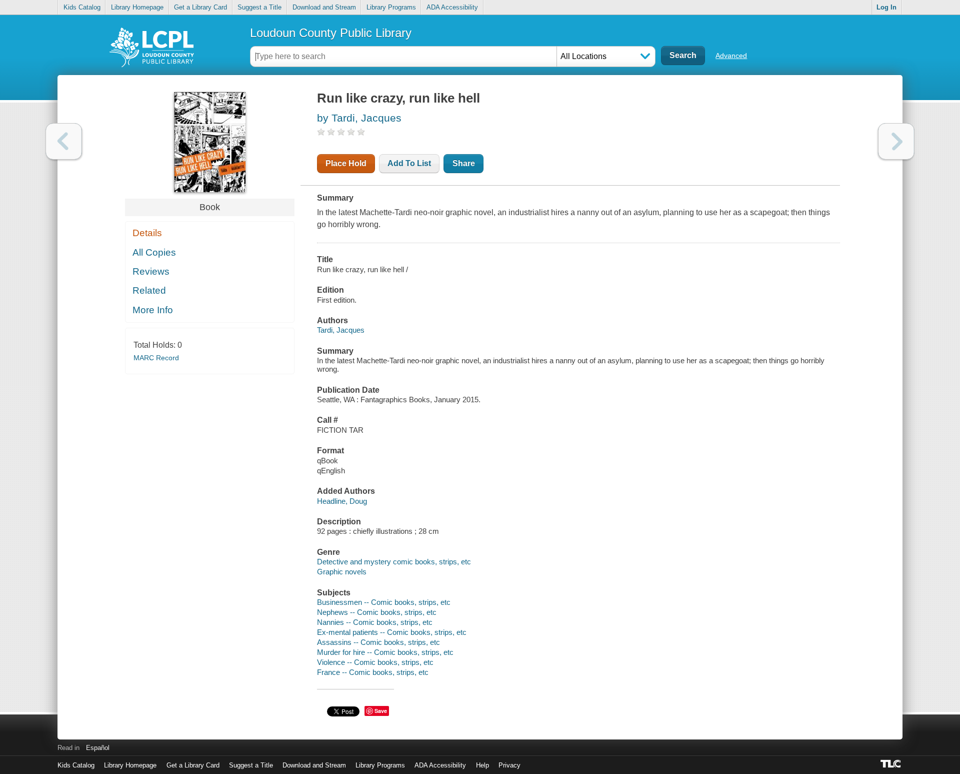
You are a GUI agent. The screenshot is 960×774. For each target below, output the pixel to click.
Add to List (409, 163)
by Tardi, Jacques (359, 118)
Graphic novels (341, 571)
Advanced (731, 56)
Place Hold (346, 163)
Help (482, 765)
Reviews (151, 271)
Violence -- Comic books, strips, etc (375, 662)
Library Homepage (137, 7)
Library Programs (391, 7)
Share (463, 163)
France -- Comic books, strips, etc (372, 672)
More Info (152, 310)
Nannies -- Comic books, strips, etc (374, 622)
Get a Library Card (200, 7)
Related (149, 290)
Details (147, 233)
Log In (886, 7)
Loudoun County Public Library (331, 33)
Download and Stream (324, 7)
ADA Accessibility (452, 7)
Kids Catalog (82, 7)
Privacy (509, 765)
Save (380, 710)
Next (896, 141)
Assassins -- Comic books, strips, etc (378, 642)
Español (98, 747)
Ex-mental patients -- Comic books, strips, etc (391, 632)
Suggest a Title (260, 7)
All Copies (154, 252)
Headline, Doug (342, 501)
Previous (64, 141)
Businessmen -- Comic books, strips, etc (383, 602)
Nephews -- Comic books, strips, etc (376, 612)
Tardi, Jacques (340, 330)
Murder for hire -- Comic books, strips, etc (385, 652)
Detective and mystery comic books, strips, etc (394, 561)
